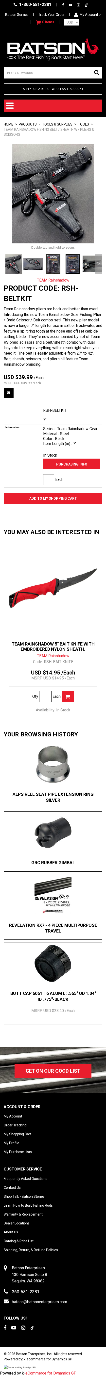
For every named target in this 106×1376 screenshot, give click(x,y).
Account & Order (22, 1106)
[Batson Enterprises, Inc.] (53, 48)
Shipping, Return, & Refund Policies (31, 1250)
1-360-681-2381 (35, 4)
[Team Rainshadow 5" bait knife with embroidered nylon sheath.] (53, 588)
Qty (35, 696)
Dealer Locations (17, 1223)
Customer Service (23, 1169)
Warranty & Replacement (23, 1214)
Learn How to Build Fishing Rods (28, 1205)
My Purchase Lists (18, 1152)
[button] (45, 22)
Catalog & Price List (19, 1241)
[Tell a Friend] (9, 393)
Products (28, 124)
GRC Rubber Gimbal (53, 862)
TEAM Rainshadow (53, 280)
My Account (89, 15)
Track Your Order (51, 15)
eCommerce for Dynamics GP (50, 1373)
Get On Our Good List (53, 1071)
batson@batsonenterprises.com (39, 1301)
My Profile (11, 1143)
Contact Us (12, 1188)
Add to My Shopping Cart (53, 498)
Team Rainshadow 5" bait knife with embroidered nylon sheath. (53, 646)
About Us (11, 1232)
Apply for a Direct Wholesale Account (53, 89)
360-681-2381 (25, 1291)
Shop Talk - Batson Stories (24, 1196)
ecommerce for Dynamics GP (49, 1359)
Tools (83, 124)
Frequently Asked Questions (25, 1179)
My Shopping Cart (17, 1134)
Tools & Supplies (57, 124)
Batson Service (17, 15)
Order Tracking (15, 1125)
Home (8, 124)
